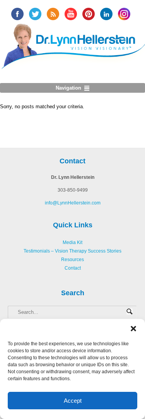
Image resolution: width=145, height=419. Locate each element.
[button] (133, 328)
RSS (53, 14)
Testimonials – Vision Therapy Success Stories (72, 251)
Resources (72, 259)
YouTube (71, 14)
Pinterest (88, 14)
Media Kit (72, 242)
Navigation (68, 88)
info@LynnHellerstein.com (73, 203)
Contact (73, 268)
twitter (35, 14)
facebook (17, 14)
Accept (73, 400)
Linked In (106, 14)
